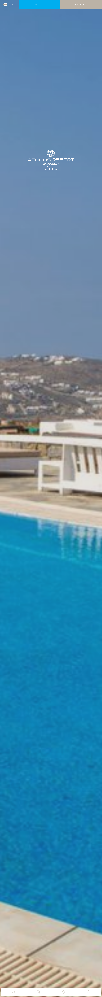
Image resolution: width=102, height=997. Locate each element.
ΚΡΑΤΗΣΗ (39, 4)
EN (11, 7)
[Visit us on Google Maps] (63, 992)
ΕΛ (11, 4)
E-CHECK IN (81, 4)
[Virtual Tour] (88, 992)
